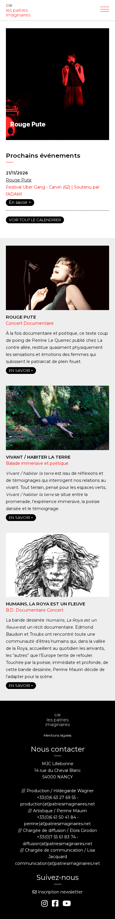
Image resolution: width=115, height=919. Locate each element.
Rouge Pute (19, 180)
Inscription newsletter (60, 892)
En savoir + (20, 202)
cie (18, 10)
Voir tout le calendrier (35, 219)
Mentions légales (57, 735)
